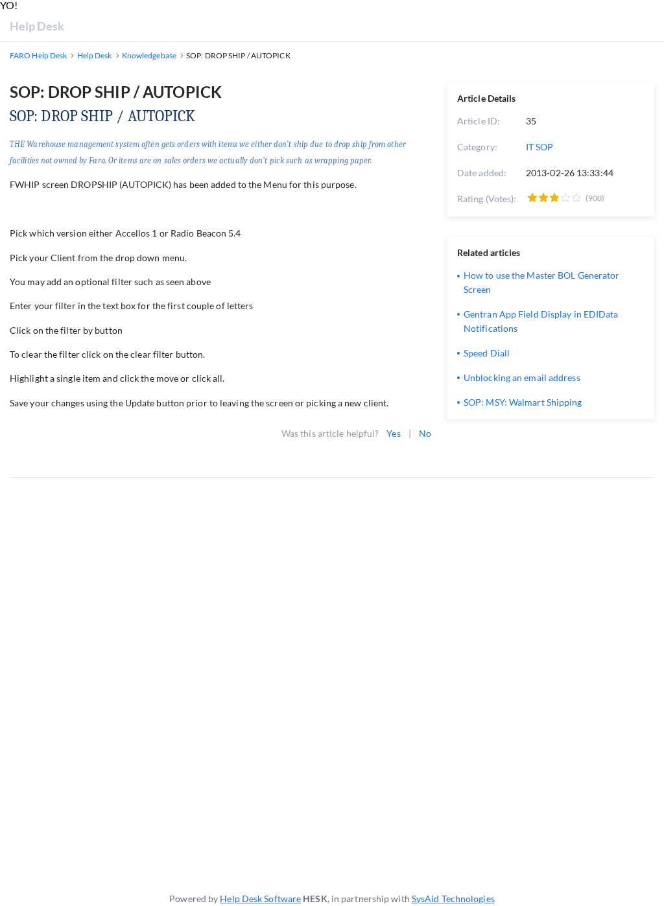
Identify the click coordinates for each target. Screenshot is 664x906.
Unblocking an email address (522, 377)
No (425, 433)
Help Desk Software (260, 898)
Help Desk (37, 26)
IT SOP (540, 146)
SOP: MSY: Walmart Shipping (523, 402)
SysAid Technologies (453, 898)
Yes (393, 433)
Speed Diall (487, 352)
